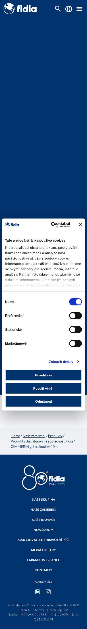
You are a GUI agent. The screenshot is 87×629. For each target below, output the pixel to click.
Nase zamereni (34, 436)
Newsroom (43, 530)
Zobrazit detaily (61, 361)
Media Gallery (43, 550)
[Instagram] (48, 592)
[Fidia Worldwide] (69, 9)
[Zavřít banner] (80, 224)
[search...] (58, 9)
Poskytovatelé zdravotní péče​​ (43, 540)
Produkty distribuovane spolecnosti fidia (42, 441)
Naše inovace (43, 520)
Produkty (55, 436)
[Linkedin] (37, 592)
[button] (79, 9)
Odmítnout (43, 401)
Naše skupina (43, 499)
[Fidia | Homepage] (20, 13)
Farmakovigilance (43, 560)
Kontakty (43, 570)
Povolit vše (43, 375)
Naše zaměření (43, 509)
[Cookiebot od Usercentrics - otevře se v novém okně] (52, 225)
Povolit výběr (43, 388)
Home (15, 436)
